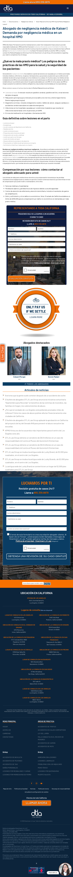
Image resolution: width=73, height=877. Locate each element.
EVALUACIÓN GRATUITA (21, 278)
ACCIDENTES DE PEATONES (12, 761)
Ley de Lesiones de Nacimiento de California (17, 127)
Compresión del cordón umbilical (13, 135)
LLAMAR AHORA (36, 803)
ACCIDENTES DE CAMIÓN (46, 743)
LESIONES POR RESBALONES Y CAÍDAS (16, 771)
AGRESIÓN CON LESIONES (47, 757)
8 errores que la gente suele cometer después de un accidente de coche (35, 395)
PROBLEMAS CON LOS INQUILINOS (50, 764)
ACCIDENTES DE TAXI (10, 764)
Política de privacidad (21, 789)
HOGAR (5, 727)
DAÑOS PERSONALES (10, 768)
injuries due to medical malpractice (18, 51)
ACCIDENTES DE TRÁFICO (47, 727)
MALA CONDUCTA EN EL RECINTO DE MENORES (51, 738)
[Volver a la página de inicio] (8, 9)
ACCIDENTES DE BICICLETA (12, 757)
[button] (68, 8)
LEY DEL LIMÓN (43, 733)
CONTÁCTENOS (8, 737)
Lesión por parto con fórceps (12, 137)
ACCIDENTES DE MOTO (46, 746)
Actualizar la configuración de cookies (36, 792)
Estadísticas (7, 125)
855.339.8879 (41, 492)
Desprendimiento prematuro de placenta (16, 141)
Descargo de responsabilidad (61, 789)
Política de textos (43, 789)
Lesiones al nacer (11, 93)
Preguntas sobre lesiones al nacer (14, 133)
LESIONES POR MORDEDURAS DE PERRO (17, 775)
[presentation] (36, 548)
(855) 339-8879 (43, 2)
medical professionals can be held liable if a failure (49, 47)
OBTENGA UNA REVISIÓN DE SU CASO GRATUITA (37, 556)
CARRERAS (7, 733)
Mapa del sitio (7, 789)
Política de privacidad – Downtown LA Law (49, 263)
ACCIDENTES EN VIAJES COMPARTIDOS (52, 730)
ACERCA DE (7, 730)
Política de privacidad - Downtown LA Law (33, 541)
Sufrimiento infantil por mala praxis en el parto (17, 145)
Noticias (32, 789)
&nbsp (5, 752)
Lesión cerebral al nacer (10, 131)
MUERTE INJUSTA (44, 775)
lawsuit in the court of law (20, 155)
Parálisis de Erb (8, 129)
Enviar (47, 583)
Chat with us (53, 873)
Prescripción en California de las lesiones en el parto (19, 143)
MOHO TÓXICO (43, 768)
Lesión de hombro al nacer (11, 139)
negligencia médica (18, 74)
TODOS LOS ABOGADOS (38, 384)
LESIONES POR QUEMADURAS (48, 771)
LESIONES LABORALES (46, 761)
